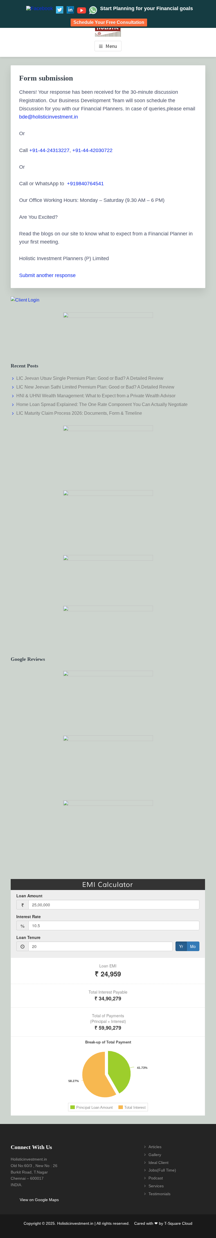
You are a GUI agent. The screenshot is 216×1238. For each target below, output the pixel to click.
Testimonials (159, 1194)
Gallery (154, 1154)
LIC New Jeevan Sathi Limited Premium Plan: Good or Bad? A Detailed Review (95, 387)
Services (156, 1186)
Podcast (155, 1178)
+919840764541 (85, 183)
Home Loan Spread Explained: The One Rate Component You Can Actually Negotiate (102, 404)
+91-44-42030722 (93, 150)
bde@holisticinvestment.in (48, 117)
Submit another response (47, 275)
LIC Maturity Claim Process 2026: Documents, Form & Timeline (79, 413)
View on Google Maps (39, 1199)
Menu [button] (111, 46)
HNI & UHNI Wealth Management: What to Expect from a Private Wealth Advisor (96, 395)
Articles (154, 1147)
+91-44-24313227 (49, 150)
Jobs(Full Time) (162, 1170)
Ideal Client (158, 1162)
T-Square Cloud (178, 1223)
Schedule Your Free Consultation (108, 22)
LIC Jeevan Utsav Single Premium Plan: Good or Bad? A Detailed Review (89, 378)
